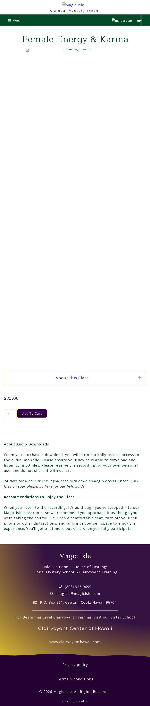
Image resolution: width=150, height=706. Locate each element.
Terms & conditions (75, 679)
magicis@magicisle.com (78, 593)
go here (45, 486)
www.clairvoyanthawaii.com (75, 641)
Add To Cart (32, 413)
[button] (140, 378)
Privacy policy (75, 664)
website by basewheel (75, 701)
